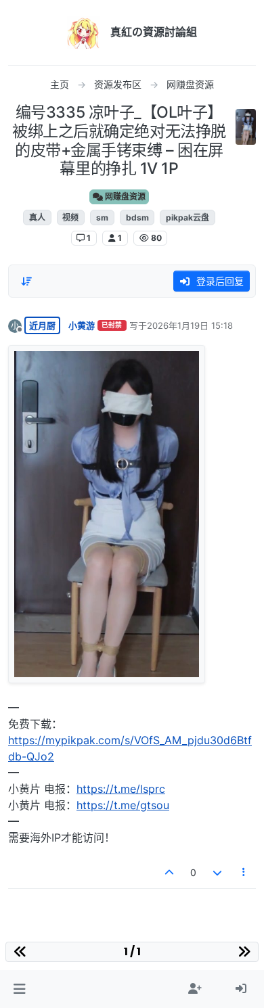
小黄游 (81, 325)
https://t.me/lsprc (120, 789)
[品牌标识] (83, 32)
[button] (19, 989)
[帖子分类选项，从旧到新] (26, 281)
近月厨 (42, 325)
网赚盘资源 (124, 196)
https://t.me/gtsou (122, 805)
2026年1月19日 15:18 (190, 325)
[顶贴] (170, 872)
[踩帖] (217, 872)
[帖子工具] (244, 872)
